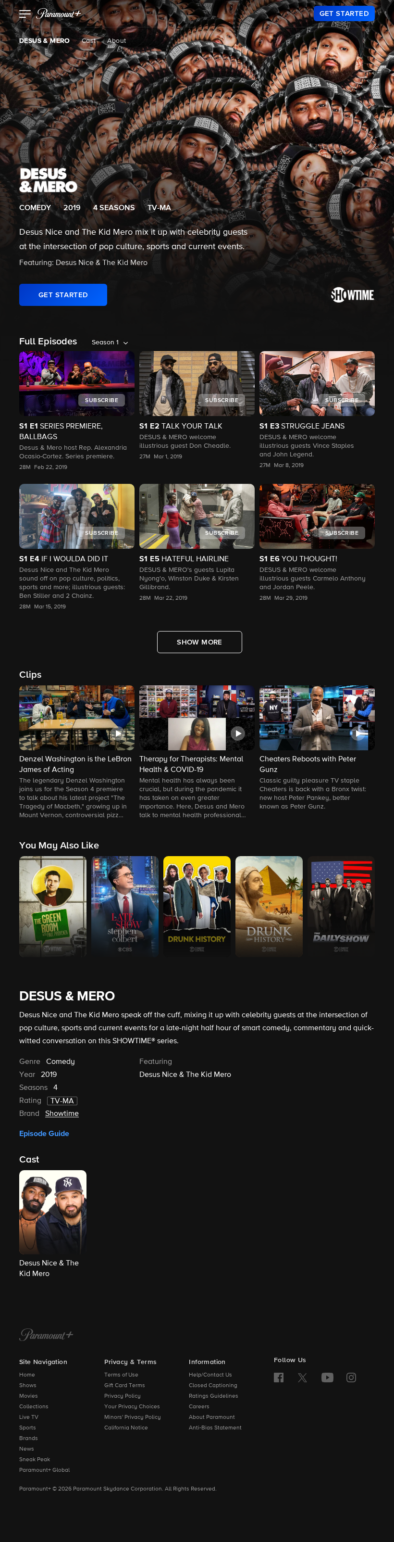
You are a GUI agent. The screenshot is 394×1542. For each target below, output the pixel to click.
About (116, 41)
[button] (25, 15)
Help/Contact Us (210, 1375)
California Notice (126, 1428)
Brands (28, 1438)
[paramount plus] (58, 13)
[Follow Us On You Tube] (327, 1377)
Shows (28, 1386)
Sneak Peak (34, 1460)
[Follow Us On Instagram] (351, 1377)
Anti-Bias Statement (215, 1428)
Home (27, 1375)
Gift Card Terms (124, 1386)
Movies (28, 1396)
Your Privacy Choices (132, 1407)
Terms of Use (121, 1375)
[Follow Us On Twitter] (302, 1377)
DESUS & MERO (44, 41)
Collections (34, 1407)
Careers (199, 1407)
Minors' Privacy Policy (132, 1417)
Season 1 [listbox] (105, 342)
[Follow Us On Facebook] (278, 1377)
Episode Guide (44, 1134)
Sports (27, 1428)
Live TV (28, 1417)
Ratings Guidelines (213, 1396)
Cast (89, 41)
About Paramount (212, 1417)
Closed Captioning (213, 1386)
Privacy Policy (122, 1396)
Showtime (62, 1114)
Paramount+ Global (44, 1470)
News (26, 1449)
